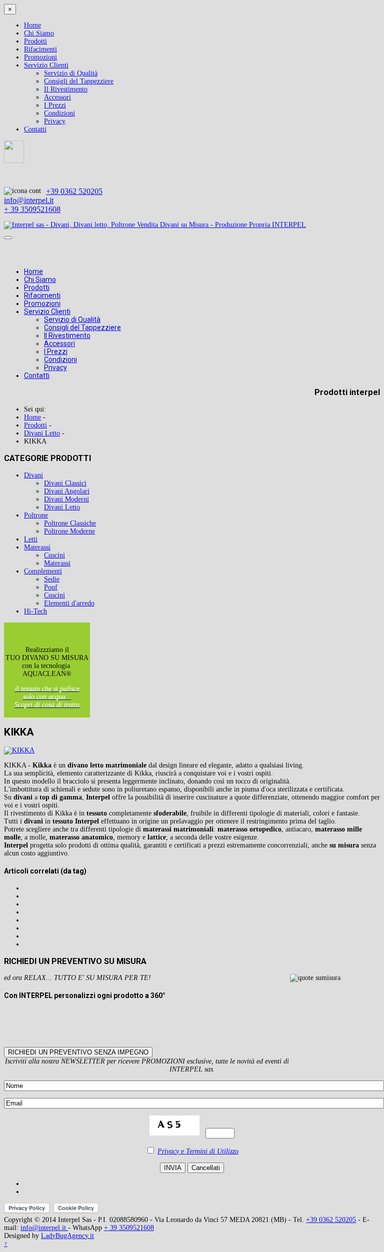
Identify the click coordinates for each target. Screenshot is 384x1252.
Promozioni (40, 57)
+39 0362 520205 (74, 191)
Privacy (55, 121)
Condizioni (59, 113)
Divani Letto (42, 433)
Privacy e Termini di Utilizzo (198, 1151)
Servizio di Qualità (71, 73)
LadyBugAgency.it (67, 1236)
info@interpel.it (29, 200)
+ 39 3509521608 (32, 209)
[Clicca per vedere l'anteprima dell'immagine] (19, 750)
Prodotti (35, 41)
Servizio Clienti (46, 65)
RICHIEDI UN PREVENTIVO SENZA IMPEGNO (78, 1052)
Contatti (35, 129)
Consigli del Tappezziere (79, 81)
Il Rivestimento (66, 89)
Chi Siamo (39, 33)
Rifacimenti (40, 49)
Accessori (57, 97)
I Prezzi (55, 105)
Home (32, 25)
